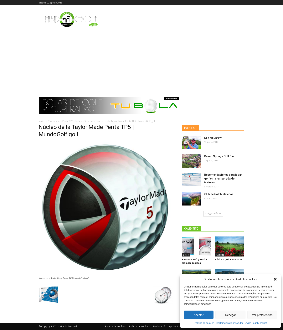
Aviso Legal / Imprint (256, 323)
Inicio (41, 121)
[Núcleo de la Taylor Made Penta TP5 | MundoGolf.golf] (106, 274)
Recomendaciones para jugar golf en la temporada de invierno (223, 178)
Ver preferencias (262, 315)
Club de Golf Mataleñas (218, 194)
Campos (220, 254)
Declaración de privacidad (230, 323)
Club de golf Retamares (228, 259)
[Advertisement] (141, 59)
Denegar (230, 315)
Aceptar (198, 315)
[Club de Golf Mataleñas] (191, 199)
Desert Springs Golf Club (219, 156)
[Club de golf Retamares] (229, 246)
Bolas (186, 254)
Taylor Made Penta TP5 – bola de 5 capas (70, 121)
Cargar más (211, 213)
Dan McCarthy (213, 137)
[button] (275, 279)
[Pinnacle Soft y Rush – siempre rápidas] (196, 246)
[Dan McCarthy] (191, 142)
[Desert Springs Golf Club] (191, 161)
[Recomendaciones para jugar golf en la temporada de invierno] (191, 179)
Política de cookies (204, 323)
